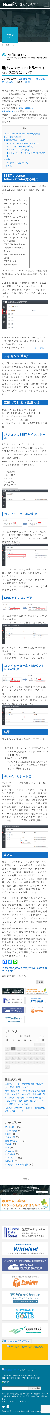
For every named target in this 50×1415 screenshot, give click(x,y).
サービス (45, 1394)
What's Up (25, 78)
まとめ (7, 166)
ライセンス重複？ (12, 137)
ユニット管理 (37, 347)
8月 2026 (25, 1036)
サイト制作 (10, 1154)
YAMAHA (9, 1151)
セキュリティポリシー (10, 1401)
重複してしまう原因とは (15, 140)
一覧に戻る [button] (25, 1179)
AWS (7, 1147)
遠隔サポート (24, 1401)
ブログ (14, 45)
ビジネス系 (10, 1137)
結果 (6, 159)
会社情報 (7, 1396)
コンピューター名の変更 (20, 146)
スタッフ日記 (11, 1130)
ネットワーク (11, 1157)
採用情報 (15, 1396)
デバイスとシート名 (17, 162)
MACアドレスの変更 (18, 149)
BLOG (10, 1394)
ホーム (4, 1394)
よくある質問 (24, 1396)
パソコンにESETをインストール (23, 143)
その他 (9, 82)
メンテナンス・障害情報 (16, 1164)
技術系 (8, 1144)
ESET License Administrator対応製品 (21, 133)
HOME (7, 45)
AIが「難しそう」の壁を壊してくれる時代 (25, 1090)
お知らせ (9, 1161)
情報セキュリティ (13, 1140)
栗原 (27, 82)
